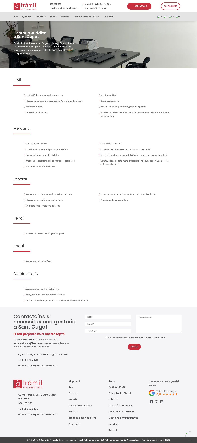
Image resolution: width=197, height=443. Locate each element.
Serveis (39, 17)
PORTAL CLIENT (170, 6)
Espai (53, 17)
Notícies (64, 17)
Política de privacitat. (94, 440)
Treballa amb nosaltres (86, 17)
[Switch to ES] (178, 17)
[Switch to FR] (166, 17)
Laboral (113, 399)
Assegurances (117, 387)
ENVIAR (134, 346)
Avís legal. (78, 440)
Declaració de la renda (122, 411)
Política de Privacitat (141, 337)
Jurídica (113, 424)
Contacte (108, 17)
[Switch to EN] (159, 17)
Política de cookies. (114, 440)
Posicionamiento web (151, 440)
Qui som (26, 17)
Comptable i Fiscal (120, 393)
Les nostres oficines (80, 405)
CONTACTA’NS (140, 6)
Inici (16, 17)
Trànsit (113, 430)
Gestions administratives (123, 417)
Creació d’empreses (121, 405)
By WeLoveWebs (131, 440)
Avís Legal (160, 337)
